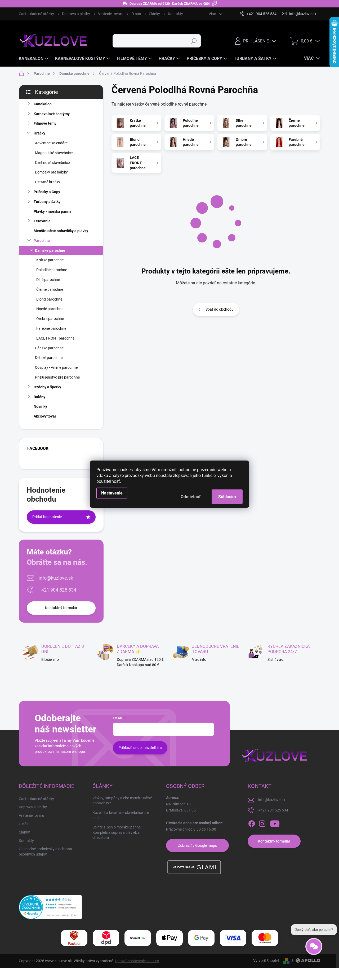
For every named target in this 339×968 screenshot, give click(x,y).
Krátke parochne (50, 260)
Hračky (39, 133)
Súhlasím (227, 496)
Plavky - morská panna (53, 211)
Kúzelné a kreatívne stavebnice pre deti (120, 815)
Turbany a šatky (47, 201)
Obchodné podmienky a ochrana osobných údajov (45, 851)
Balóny (39, 397)
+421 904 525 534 (57, 590)
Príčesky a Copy (47, 192)
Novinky (40, 406)
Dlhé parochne (48, 279)
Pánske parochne (49, 348)
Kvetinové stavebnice (52, 162)
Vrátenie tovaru (110, 14)
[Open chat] (313, 947)
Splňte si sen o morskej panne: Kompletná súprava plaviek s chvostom (116, 832)
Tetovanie (42, 221)
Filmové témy (45, 123)
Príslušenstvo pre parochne (57, 377)
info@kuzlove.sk (56, 578)
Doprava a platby (76, 14)
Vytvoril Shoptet (266, 960)
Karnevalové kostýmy (52, 114)
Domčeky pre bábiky (51, 172)
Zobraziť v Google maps (197, 845)
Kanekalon (43, 104)
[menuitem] (34, 59)
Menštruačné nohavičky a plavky (61, 231)
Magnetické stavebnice (54, 153)
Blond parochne (49, 299)
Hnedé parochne (49, 309)
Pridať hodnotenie (47, 517)
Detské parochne (49, 357)
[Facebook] (252, 824)
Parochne (42, 240)
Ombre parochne (50, 318)
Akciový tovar (45, 416)
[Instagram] (262, 824)
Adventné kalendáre (51, 143)
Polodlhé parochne (51, 270)
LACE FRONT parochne (55, 338)
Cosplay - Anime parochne (56, 367)
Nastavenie (112, 493)
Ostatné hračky (47, 182)
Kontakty (175, 14)
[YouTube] (275, 824)
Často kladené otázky (36, 14)
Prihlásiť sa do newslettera (140, 747)
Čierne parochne (49, 289)
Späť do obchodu (220, 309)
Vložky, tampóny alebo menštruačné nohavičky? (122, 800)
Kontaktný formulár (61, 608)
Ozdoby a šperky (47, 387)
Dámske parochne (50, 250)
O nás (136, 14)
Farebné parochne (51, 328)
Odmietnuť (191, 496)
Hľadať (194, 41)
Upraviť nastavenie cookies (137, 961)
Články (154, 14)
